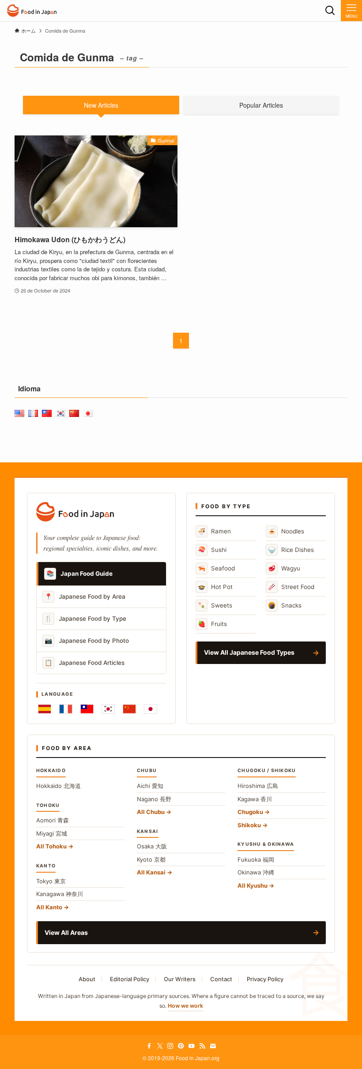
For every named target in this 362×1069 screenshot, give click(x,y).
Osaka (152, 846)
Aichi (150, 785)
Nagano (154, 799)
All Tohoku (51, 846)
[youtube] (192, 1046)
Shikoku (249, 825)
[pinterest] (181, 1046)
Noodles (286, 531)
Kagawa (255, 799)
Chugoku (250, 811)
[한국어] (108, 709)
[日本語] (150, 709)
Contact (221, 979)
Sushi (212, 549)
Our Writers (180, 979)
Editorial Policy (129, 979)
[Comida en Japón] (32, 10)
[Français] (65, 709)
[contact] (213, 1046)
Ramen (214, 531)
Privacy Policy (265, 979)
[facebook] (149, 1046)
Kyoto (151, 859)
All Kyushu (253, 885)
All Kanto (49, 907)
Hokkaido (58, 785)
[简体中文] (129, 709)
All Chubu (151, 811)
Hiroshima (258, 785)
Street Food (291, 586)
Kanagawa (59, 893)
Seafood (216, 568)
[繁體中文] (87, 709)
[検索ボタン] (330, 10)
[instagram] (170, 1046)
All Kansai (151, 872)
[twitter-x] (160, 1046)
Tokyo (51, 881)
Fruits (212, 623)
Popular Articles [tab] (261, 105)
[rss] (202, 1046)
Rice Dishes (291, 549)
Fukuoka (256, 859)
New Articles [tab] (101, 105)
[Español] (44, 709)
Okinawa (256, 872)
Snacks (285, 605)
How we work (185, 1005)
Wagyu (284, 568)
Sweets (215, 605)
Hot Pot (215, 586)
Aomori (52, 820)
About (87, 979)
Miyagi (51, 833)
